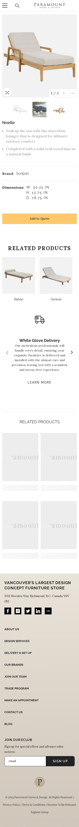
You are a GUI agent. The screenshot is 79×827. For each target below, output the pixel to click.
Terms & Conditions (33, 804)
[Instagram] (17, 611)
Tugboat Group (39, 812)
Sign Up (60, 761)
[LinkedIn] (38, 611)
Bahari (18, 299)
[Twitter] (28, 611)
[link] (20, 488)
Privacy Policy (11, 804)
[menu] (4, 5)
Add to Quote (39, 219)
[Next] (72, 93)
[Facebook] (7, 611)
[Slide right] (71, 352)
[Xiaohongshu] (48, 611)
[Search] (17, 5)
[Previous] (64, 93)
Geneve (56, 299)
